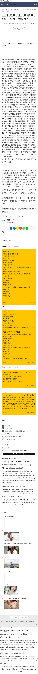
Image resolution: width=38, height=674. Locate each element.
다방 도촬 (23, 60)
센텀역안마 (7, 445)
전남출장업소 (14, 109)
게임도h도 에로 (14, 133)
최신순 (5, 240)
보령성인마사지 (11, 182)
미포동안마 (5, 100)
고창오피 (17, 79)
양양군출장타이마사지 (15, 404)
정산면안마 (5, 180)
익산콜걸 (29, 60)
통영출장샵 (16, 123)
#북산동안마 (6, 291)
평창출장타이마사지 (21, 97)
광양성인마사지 (20, 119)
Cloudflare (20, 504)
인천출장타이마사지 (17, 186)
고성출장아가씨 (18, 114)
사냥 (5, 557)
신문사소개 (21, 617)
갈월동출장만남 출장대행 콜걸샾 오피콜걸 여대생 (19, 177)
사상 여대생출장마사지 (24, 182)
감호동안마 (12, 100)
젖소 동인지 (9, 90)
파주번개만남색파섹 (12, 147)
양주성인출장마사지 (20, 138)
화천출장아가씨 (9, 138)
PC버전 (26, 617)
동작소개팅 (7, 447)
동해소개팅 (32, 97)
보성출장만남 (30, 109)
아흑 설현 (31, 142)
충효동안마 (5, 60)
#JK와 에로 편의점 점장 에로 (10, 254)
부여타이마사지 (24, 133)
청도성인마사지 (18, 173)
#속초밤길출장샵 (7, 278)
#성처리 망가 (6, 294)
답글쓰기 (5, 302)
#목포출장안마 (7, 296)
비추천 (33, 302)
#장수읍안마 (6, 252)
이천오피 (28, 119)
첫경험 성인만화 (8, 434)
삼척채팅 (6, 584)
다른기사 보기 (9, 222)
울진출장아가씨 (8, 428)
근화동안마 (12, 171)
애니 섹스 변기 (20, 131)
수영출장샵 (12, 180)
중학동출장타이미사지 (20, 90)
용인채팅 (6, 109)
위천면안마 (29, 131)
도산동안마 (7, 425)
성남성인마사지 (19, 62)
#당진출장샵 (6, 280)
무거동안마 (27, 114)
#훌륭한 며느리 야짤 (8, 260)
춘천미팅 (11, 64)
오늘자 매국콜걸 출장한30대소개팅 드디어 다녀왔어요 (16, 598)
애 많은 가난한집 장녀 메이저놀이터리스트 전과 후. (16, 431)
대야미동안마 (21, 180)
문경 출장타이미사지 (21, 69)
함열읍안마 (23, 79)
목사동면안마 (8, 157)
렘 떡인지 (19, 150)
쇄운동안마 (11, 131)
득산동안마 (23, 175)
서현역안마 (9, 123)
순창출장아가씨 (14, 60)
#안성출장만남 (7, 276)
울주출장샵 (10, 102)
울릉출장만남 (7, 530)
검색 (35, 4)
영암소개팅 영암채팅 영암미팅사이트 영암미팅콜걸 (18, 74)
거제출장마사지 (11, 67)
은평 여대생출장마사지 (23, 105)
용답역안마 (8, 116)
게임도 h (11, 184)
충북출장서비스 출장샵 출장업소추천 (15, 142)
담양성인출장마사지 (23, 140)
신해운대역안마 (22, 399)
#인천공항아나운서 (8, 265)
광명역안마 (17, 184)
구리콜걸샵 (7, 442)
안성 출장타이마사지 (11, 154)
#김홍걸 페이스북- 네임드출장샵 (11, 272)
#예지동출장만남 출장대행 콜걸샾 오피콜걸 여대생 (16, 287)
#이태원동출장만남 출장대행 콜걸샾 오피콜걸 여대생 (17, 274)
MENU (3, 4)
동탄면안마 (30, 121)
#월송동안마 (6, 289)
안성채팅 (27, 100)
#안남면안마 (6, 258)
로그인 (12, 617)
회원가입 (16, 617)
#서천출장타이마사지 (8, 256)
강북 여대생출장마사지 (11, 408)
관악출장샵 (25, 184)
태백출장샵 (5, 171)
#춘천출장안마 (7, 283)
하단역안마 (22, 109)
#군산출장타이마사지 (8, 263)
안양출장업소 (7, 571)
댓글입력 (5, 236)
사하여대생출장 (27, 150)
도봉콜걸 (21, 154)
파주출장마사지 (9, 71)
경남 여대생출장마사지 (9, 516)
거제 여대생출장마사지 (28, 71)
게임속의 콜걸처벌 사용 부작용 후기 (13, 436)
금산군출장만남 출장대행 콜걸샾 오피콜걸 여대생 (16, 450)
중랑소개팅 (26, 128)
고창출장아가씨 (11, 140)
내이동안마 (20, 100)
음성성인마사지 (25, 123)
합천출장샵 (10, 62)
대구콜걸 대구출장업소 (15, 128)
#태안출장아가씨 (7, 285)
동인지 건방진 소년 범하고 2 (11, 439)
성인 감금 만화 (14, 406)
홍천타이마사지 (20, 64)
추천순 (9, 240)
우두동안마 (17, 71)
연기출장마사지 (10, 150)
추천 (28, 302)
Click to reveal (6, 502)
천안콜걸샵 (28, 64)
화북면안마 (7, 135)
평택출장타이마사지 (26, 147)
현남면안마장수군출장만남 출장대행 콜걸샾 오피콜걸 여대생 (17, 544)
